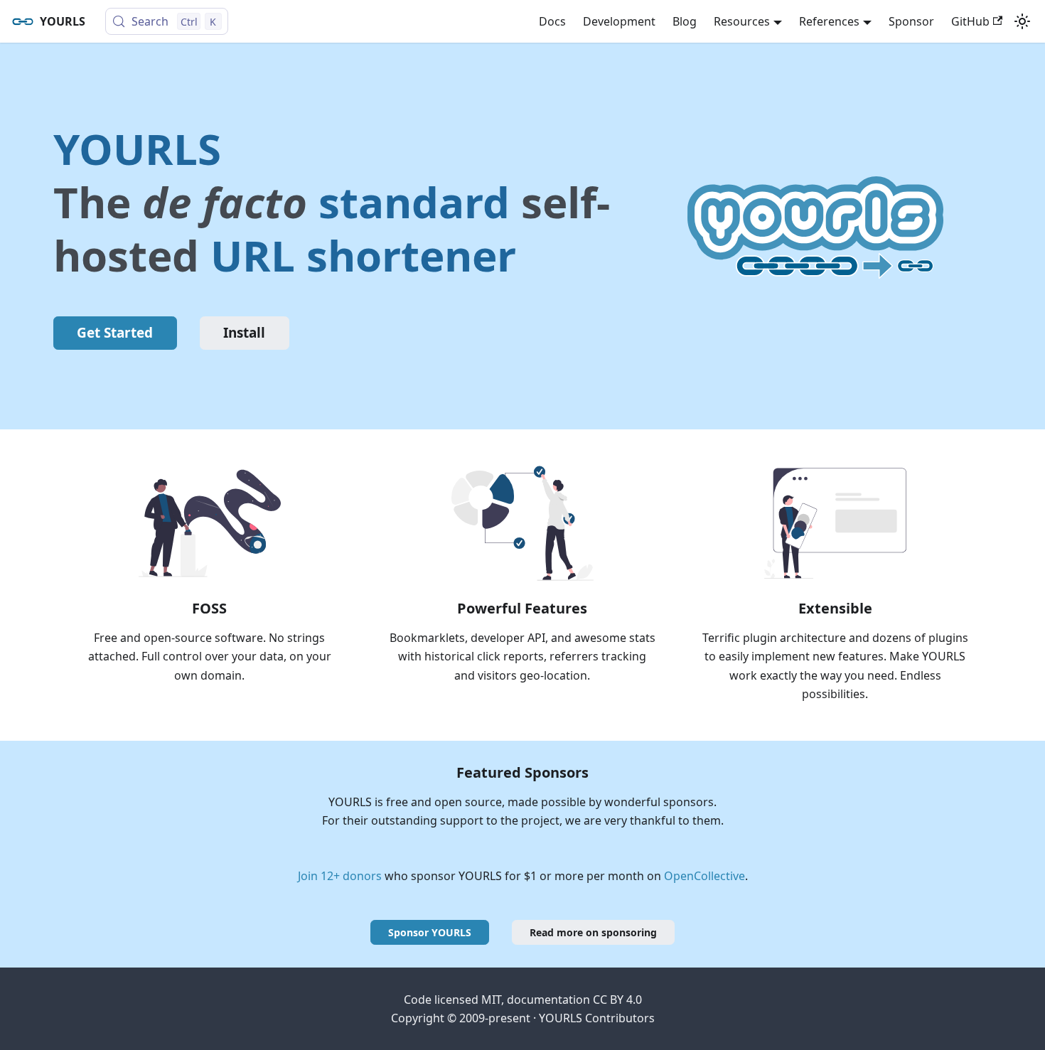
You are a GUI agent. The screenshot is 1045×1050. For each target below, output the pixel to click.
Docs (552, 21)
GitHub (970, 21)
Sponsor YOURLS (429, 932)
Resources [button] (742, 21)
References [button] (829, 21)
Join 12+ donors (340, 876)
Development (619, 21)
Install (244, 332)
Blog (684, 21)
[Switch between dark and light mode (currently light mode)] (1022, 21)
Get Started (115, 332)
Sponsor (911, 21)
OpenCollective (704, 876)
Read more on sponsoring (593, 932)
